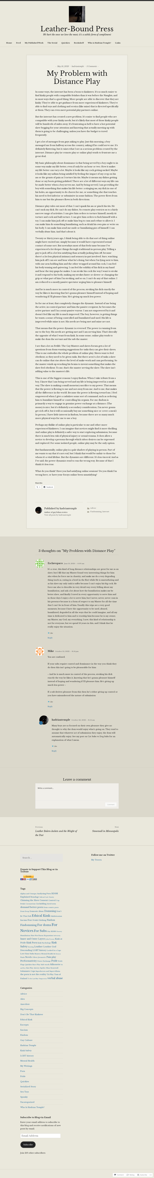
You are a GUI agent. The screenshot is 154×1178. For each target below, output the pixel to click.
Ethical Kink (41, 915)
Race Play (36, 965)
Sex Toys (24, 1092)
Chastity (51, 897)
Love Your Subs (27, 954)
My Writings (26, 1066)
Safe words (45, 965)
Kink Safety (26, 1050)
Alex (22, 999)
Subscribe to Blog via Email (35, 1117)
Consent (44, 900)
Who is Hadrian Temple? (99, 43)
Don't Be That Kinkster (31, 1014)
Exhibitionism (56, 916)
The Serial (52, 43)
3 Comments (92, 66)
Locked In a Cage (54, 950)
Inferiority (57, 935)
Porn (22, 1071)
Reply (50, 638)
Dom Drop (24, 911)
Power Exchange (44, 961)
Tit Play (50, 974)
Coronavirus (30, 904)
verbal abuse (55, 978)
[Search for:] (41, 858)
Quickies (65, 43)
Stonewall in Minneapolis (105, 829)
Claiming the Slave (29, 900)
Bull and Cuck (44, 897)
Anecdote (25, 1004)
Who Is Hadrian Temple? (32, 1107)
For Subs (40, 931)
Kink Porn (31, 942)
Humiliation (25, 936)
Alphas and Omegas (28, 894)
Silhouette (55, 964)
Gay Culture (26, 1040)
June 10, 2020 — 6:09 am (74, 564)
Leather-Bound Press (77, 29)
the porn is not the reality (33, 974)
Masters (37, 954)
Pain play (51, 957)
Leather (38, 946)
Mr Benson (57, 954)
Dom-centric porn (51, 907)
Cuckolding (41, 904)
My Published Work (34, 43)
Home (9, 43)
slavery (37, 968)
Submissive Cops (27, 971)
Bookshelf (79, 43)
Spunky (24, 1097)
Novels (28, 957)
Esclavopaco (55, 563)
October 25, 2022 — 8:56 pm (66, 651)
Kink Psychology (44, 943)
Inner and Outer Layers (32, 939)
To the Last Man (33, 978)
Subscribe (28, 1145)
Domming (50, 911)
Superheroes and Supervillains (48, 971)
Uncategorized (27, 1102)
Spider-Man (45, 968)
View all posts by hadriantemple (57, 515)
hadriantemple (78, 66)
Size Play (29, 968)
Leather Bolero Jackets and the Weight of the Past (56, 831)
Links (118, 43)
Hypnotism (48, 936)
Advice (93, 508)
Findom (51, 920)
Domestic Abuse (37, 911)
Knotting (31, 947)
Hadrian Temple (28, 1045)
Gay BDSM (51, 931)
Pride (54, 960)
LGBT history (39, 950)
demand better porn (31, 907)
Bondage (35, 897)
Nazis (22, 957)
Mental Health (47, 954)
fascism (23, 920)
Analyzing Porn (44, 893)
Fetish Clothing (39, 920)
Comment (110, 804)
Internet (105, 512)
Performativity (28, 961)
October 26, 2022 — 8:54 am (83, 720)
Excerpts (24, 1025)
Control (51, 900)
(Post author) (41, 723)
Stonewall (54, 968)
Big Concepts (26, 1009)
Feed (18, 43)
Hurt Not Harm (37, 936)
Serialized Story (28, 1086)
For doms (44, 925)
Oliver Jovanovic (39, 957)
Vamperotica (43, 978)
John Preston (50, 939)
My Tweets (96, 860)
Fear (30, 920)
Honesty (59, 931)
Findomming (95, 512)
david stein (51, 904)
